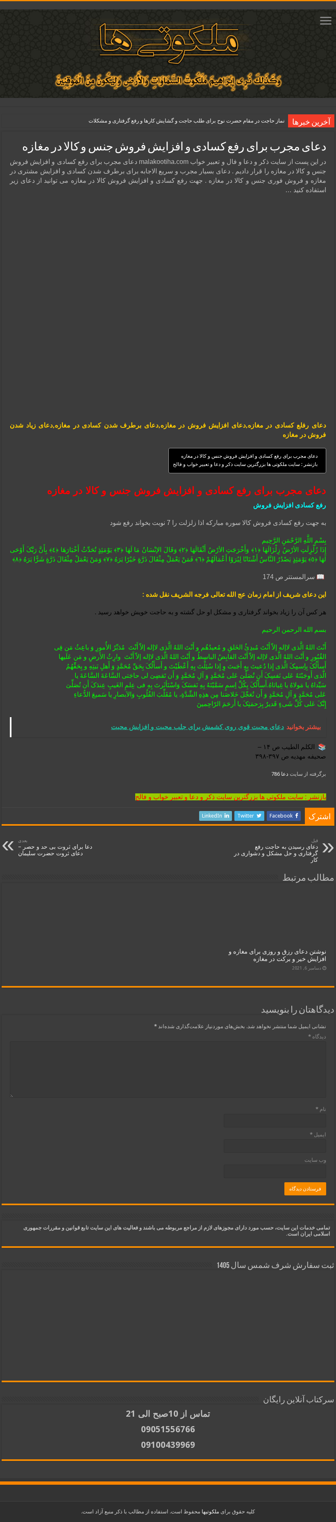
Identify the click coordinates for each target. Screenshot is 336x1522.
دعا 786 (280, 774)
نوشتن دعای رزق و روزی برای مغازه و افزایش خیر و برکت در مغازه (277, 955)
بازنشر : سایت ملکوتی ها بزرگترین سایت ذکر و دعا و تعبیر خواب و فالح (245, 464)
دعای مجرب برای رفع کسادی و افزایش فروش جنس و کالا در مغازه (249, 456)
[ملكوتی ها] (168, 52)
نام (321, 1109)
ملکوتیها (209, 1511)
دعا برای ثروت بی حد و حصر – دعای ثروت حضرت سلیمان (55, 847)
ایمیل (318, 1134)
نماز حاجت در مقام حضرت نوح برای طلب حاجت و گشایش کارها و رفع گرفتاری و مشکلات (187, 121)
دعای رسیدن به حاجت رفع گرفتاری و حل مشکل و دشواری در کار (276, 850)
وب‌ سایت (315, 1160)
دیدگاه (317, 1037)
